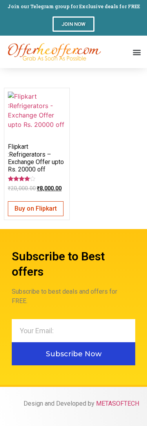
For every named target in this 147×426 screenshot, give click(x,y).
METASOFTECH (117, 403)
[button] (73, 24)
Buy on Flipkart (36, 208)
